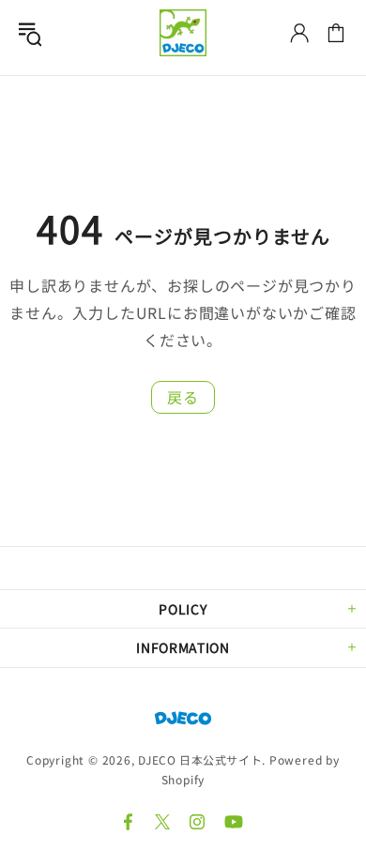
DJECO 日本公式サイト (183, 32)
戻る (183, 397)
